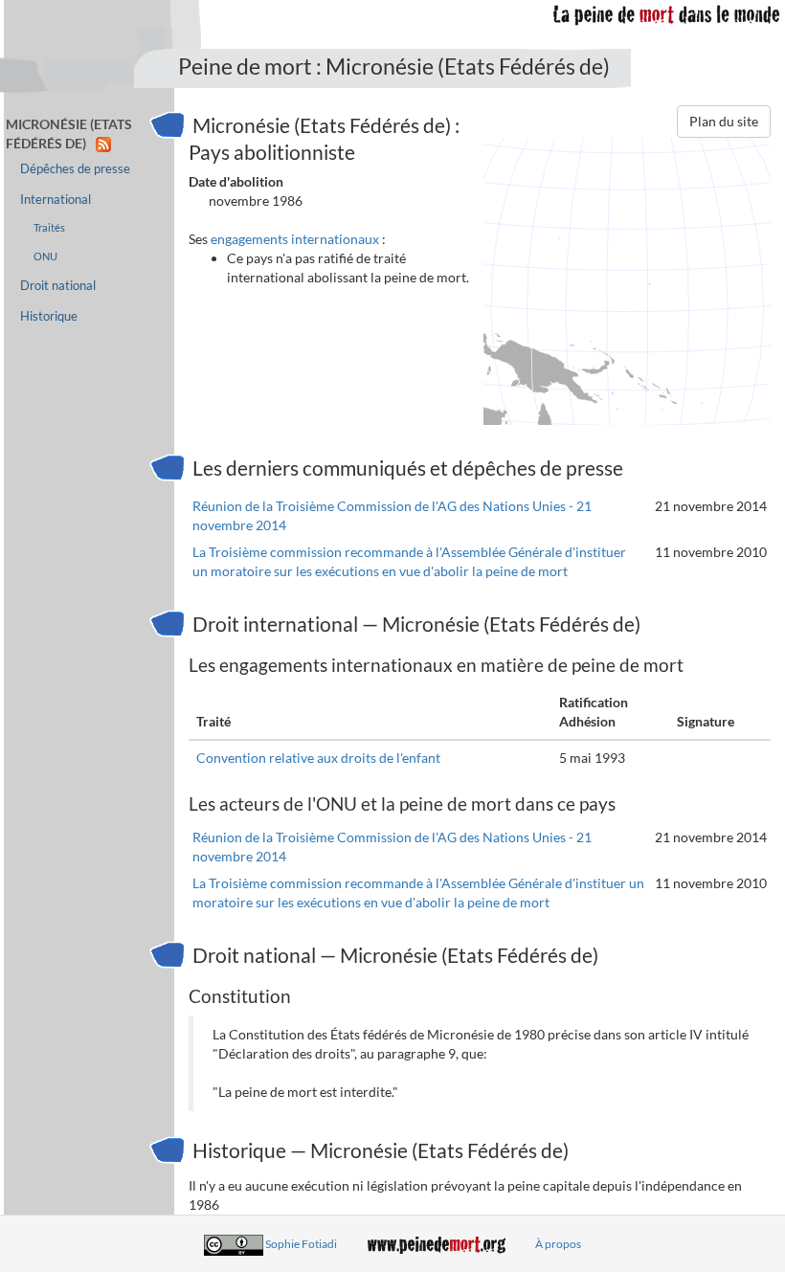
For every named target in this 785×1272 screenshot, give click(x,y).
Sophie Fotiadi (301, 1244)
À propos (558, 1244)
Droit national (58, 286)
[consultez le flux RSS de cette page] (103, 143)
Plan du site (723, 121)
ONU (45, 256)
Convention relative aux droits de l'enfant (318, 757)
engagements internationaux (295, 239)
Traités (49, 227)
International (55, 199)
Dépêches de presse (75, 169)
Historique (49, 316)
